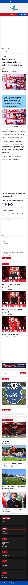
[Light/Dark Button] (12, 14)
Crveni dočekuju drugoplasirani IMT (12, 509)
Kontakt (3, 521)
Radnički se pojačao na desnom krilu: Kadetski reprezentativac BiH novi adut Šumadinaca (13, 311)
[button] (2, 14)
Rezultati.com (5, 533)
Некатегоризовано (7, 436)
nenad (3, 443)
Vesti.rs (3, 531)
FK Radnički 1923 (5, 542)
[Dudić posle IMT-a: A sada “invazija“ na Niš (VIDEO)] (14, 430)
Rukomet (4, 56)
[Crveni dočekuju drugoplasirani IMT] (14, 500)
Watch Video (23, 14)
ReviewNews (21, 582)
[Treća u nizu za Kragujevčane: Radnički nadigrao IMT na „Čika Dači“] (14, 453)
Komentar (4, 217)
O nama (3, 523)
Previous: (13, 194)
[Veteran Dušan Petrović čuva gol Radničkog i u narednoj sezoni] (14, 324)
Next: (12, 199)
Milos (3, 68)
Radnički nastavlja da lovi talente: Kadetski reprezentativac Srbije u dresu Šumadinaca (13, 286)
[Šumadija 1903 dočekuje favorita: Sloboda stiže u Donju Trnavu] (14, 477)
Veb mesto (4, 246)
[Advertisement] (14, 33)
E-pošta (4, 241)
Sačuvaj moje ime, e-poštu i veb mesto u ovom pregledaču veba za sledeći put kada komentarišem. (13, 254)
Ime (3, 235)
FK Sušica (4, 543)
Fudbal (4, 459)
